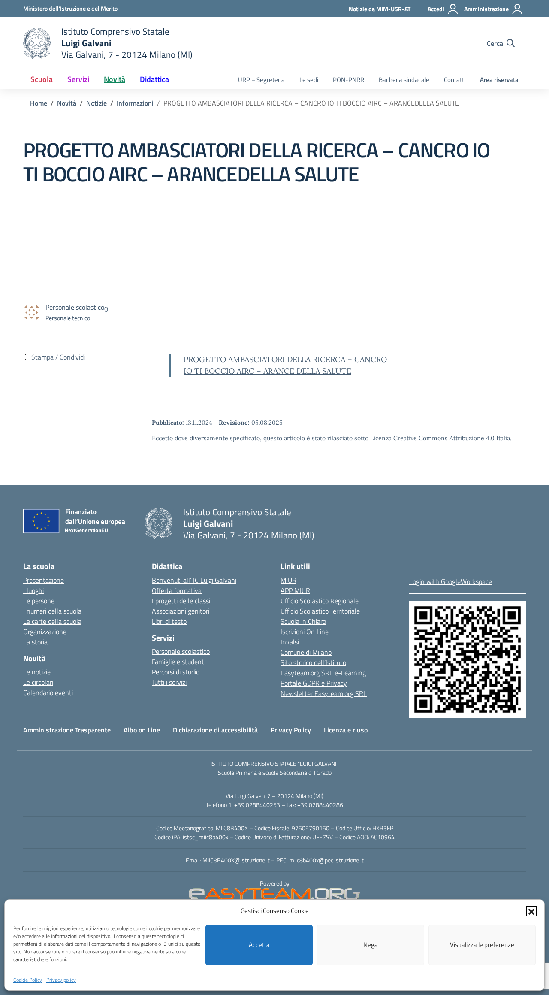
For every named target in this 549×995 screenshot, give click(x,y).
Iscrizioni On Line (305, 631)
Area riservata (499, 80)
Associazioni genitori (180, 611)
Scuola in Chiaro (303, 621)
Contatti (454, 80)
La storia (35, 642)
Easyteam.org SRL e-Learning (323, 673)
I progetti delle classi (181, 601)
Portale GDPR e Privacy (314, 683)
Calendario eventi (48, 692)
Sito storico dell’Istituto (313, 662)
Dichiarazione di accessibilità (215, 730)
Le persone (38, 601)
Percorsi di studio (175, 672)
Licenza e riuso (346, 730)
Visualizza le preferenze (482, 945)
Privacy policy (61, 979)
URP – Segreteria (261, 80)
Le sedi (308, 80)
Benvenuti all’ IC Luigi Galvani (194, 580)
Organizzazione (44, 631)
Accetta (259, 945)
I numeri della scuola (52, 611)
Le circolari (38, 682)
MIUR (288, 580)
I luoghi (33, 590)
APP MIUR (295, 590)
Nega (370, 945)
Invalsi (290, 642)
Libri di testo (169, 621)
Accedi (436, 8)
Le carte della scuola (52, 621)
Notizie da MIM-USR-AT (379, 8)
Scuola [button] (41, 79)
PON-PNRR (348, 80)
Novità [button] (114, 79)
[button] (531, 911)
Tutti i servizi (169, 682)
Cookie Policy (27, 979)
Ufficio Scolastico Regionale (320, 601)
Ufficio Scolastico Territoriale (320, 611)
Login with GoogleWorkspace (450, 581)
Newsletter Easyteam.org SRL (324, 693)
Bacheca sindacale (404, 80)
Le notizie (37, 672)
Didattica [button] (154, 79)
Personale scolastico (181, 651)
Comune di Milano (306, 652)
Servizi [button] (78, 79)
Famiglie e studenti (178, 661)
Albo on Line (142, 730)
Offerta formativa (177, 590)
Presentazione (43, 580)
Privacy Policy (291, 730)
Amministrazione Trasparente (67, 730)
